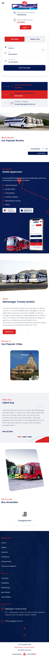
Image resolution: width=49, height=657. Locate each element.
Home (3, 543)
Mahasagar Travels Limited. (24, 647)
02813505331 (21, 15)
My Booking (5, 588)
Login (24, 27)
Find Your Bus (24, 67)
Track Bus (4, 578)
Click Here (21, 22)
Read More (9, 332)
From (10, 46)
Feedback (5, 583)
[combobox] (26, 48)
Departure (11, 59)
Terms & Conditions (8, 566)
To (9, 52)
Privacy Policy (6, 561)
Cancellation (6, 597)
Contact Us (5, 557)
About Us (4, 552)
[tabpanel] (24, 418)
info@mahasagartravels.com (25, 104)
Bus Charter (5, 592)
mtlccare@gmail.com (14, 621)
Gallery (4, 547)
